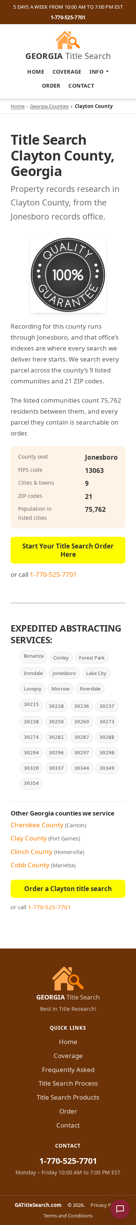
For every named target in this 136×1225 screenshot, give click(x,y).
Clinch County (32, 851)
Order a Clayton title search (68, 888)
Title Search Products (68, 1097)
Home (35, 71)
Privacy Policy (106, 1205)
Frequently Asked (68, 1069)
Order (51, 85)
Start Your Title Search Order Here (68, 550)
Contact (81, 85)
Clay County (29, 838)
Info (97, 71)
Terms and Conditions (68, 1215)
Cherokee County (37, 824)
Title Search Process (68, 1083)
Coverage (67, 71)
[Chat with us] (120, 1209)
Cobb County (30, 864)
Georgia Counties (49, 106)
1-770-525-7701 (68, 17)
